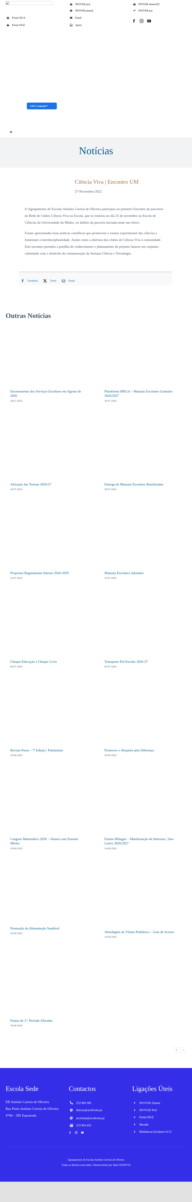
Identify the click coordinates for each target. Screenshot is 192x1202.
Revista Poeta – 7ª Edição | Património (36, 750)
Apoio (78, 25)
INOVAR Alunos (149, 1102)
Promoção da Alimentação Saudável (34, 928)
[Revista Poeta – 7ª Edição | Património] (49, 714)
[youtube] (149, 21)
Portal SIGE (18, 25)
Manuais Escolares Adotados (124, 573)
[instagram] (141, 21)
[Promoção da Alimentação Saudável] (49, 893)
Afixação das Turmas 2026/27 (30, 484)
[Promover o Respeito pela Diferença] (143, 714)
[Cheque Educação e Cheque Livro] (49, 625)
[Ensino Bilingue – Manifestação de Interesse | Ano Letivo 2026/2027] (143, 802)
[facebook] (134, 21)
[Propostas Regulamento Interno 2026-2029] (49, 536)
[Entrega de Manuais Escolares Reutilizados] (143, 448)
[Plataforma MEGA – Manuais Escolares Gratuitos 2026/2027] (143, 355)
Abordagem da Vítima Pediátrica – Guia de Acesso (139, 932)
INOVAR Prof (148, 1110)
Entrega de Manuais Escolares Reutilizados (133, 484)
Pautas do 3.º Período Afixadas (31, 1020)
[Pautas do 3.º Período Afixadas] (49, 984)
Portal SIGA (18, 17)
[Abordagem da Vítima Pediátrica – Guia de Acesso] (143, 895)
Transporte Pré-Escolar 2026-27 (126, 661)
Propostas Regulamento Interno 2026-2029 (39, 573)
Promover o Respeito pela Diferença (129, 750)
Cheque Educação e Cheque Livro (33, 661)
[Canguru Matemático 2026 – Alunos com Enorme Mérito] (49, 802)
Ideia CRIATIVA (122, 1165)
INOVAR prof (82, 4)
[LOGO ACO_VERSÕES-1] (29, 3)
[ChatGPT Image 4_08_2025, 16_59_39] (42, 30)
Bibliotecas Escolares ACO (155, 1131)
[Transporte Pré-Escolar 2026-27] (143, 625)
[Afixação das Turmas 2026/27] (49, 448)
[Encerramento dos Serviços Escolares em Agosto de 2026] (49, 355)
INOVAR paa (145, 10)
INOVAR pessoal (84, 10)
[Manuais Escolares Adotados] (143, 536)
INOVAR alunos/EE (149, 4)
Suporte (152, 130)
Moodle (143, 1124)
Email (78, 17)
